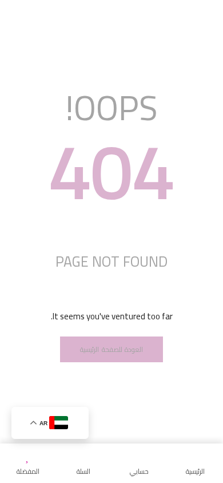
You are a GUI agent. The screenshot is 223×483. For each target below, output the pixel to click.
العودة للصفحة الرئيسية (111, 349)
